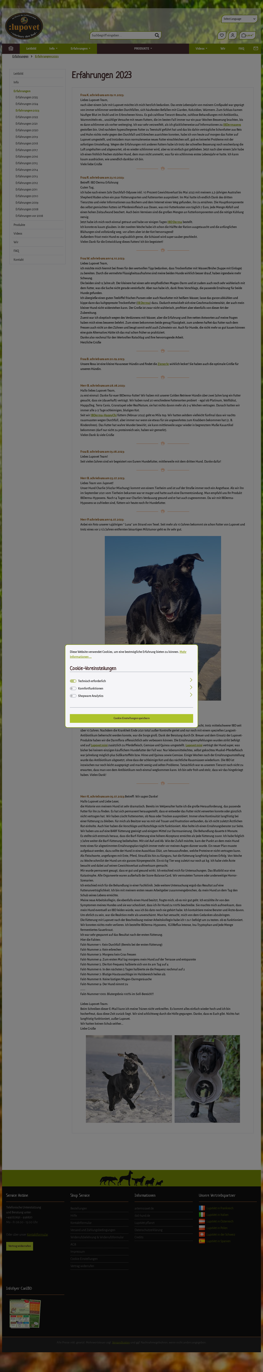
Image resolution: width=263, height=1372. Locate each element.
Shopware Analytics (90, 695)
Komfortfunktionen (90, 688)
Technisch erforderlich (92, 681)
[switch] (73, 688)
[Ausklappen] (191, 680)
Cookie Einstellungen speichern (132, 718)
